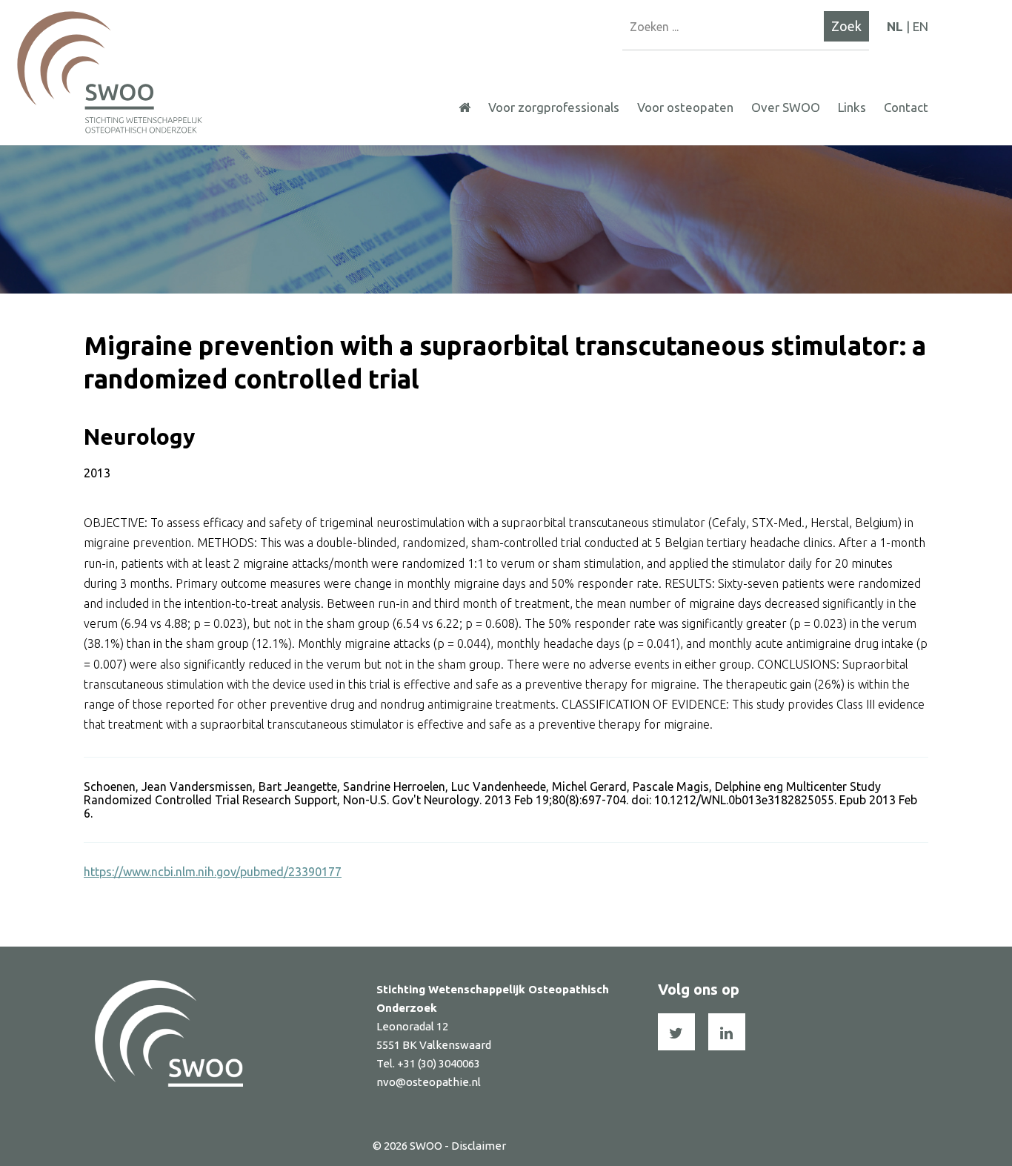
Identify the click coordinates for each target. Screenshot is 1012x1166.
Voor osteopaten (685, 107)
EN (920, 26)
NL (895, 26)
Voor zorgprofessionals (553, 107)
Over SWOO (785, 107)
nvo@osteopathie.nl (428, 1082)
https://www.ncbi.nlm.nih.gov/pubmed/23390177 (213, 871)
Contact (906, 107)
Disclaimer (478, 1145)
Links (852, 107)
